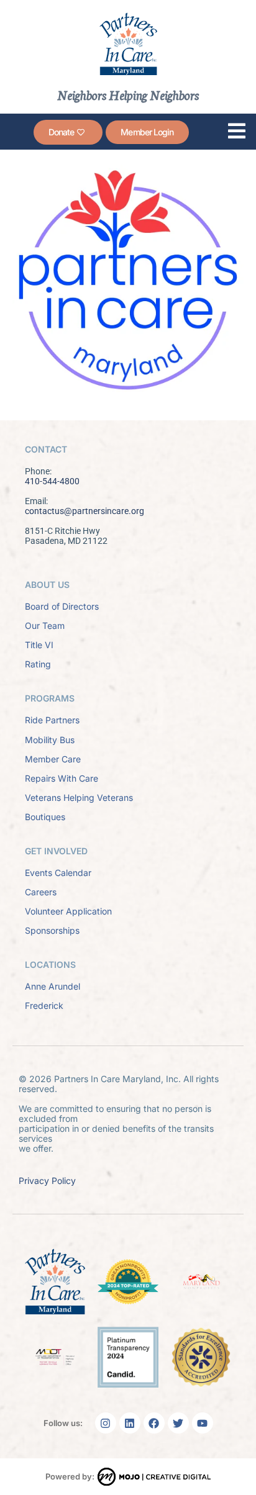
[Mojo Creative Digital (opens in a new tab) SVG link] (154, 1477)
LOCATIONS (50, 964)
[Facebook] (154, 1423)
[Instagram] (105, 1423)
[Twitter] (178, 1423)
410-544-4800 (52, 481)
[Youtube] (202, 1423)
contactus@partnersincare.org (84, 511)
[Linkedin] (129, 1423)
